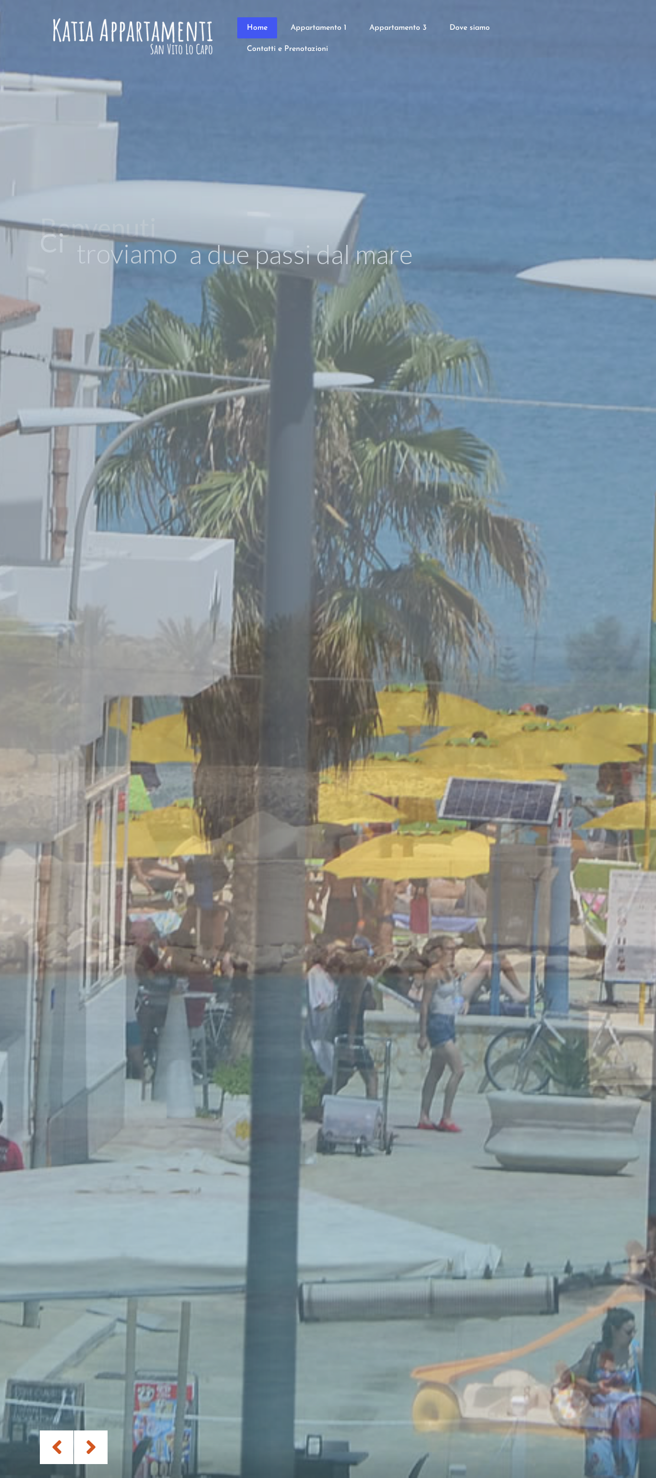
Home (257, 28)
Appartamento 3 (397, 28)
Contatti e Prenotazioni (287, 49)
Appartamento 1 (318, 28)
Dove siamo (469, 28)
